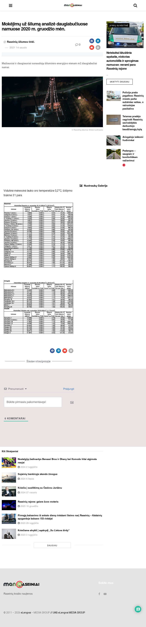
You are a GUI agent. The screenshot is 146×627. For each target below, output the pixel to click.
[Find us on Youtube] (105, 594)
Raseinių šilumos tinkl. (21, 41)
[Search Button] (135, 5)
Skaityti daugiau (121, 81)
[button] (91, 40)
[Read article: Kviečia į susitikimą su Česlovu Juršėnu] (9, 491)
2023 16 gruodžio (29, 506)
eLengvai (26, 612)
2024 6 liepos (27, 478)
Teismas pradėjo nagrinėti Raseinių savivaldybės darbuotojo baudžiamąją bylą (132, 123)
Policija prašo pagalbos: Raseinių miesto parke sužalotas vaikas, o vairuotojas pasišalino (133, 100)
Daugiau (52, 545)
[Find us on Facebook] (99, 594)
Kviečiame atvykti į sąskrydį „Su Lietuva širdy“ (44, 530)
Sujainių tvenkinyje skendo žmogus (37, 474)
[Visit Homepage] (73, 5)
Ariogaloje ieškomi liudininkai (132, 138)
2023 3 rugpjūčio (28, 534)
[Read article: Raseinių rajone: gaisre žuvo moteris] (9, 505)
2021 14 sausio (18, 47)
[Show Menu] (10, 5)
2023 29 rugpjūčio (29, 523)
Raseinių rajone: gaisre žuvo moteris (38, 501)
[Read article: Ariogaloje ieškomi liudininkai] (113, 140)
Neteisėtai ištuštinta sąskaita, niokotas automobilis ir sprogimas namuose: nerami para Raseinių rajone (122, 61)
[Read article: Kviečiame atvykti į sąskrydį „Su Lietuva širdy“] (9, 534)
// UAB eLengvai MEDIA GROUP (67, 612)
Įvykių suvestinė (119, 25)
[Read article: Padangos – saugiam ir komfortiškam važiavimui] (113, 154)
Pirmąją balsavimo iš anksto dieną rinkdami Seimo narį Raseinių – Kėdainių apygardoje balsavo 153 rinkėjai (60, 517)
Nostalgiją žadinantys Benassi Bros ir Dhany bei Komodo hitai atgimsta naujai (57, 460)
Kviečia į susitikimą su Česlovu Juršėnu (40, 487)
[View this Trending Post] (123, 164)
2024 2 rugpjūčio (28, 467)
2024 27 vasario (28, 492)
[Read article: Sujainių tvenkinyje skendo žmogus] (9, 477)
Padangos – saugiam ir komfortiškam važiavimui (130, 155)
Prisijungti (68, 389)
